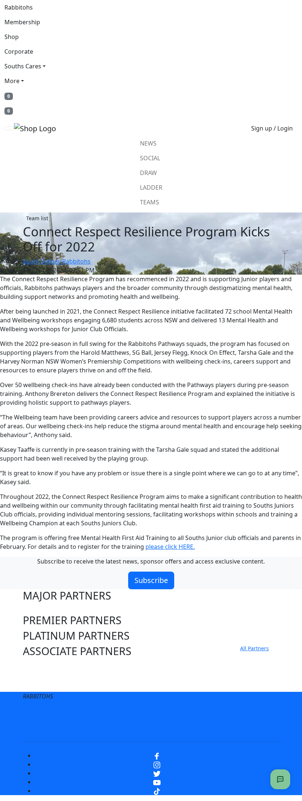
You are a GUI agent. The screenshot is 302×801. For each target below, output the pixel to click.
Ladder (151, 187)
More (12, 81)
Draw (148, 173)
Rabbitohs (18, 7)
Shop (11, 37)
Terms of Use (76, 714)
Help (195, 714)
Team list (37, 218)
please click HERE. (170, 547)
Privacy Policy (125, 714)
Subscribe (151, 580)
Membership (22, 22)
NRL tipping (165, 729)
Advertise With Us (112, 729)
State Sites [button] (48, 682)
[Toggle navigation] (9, 128)
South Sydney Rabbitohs (57, 261)
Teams (149, 202)
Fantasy (203, 729)
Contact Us (229, 714)
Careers (167, 714)
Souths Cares (22, 66)
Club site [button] (44, 667)
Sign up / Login (272, 128)
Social (150, 158)
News (148, 143)
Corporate (18, 51)
